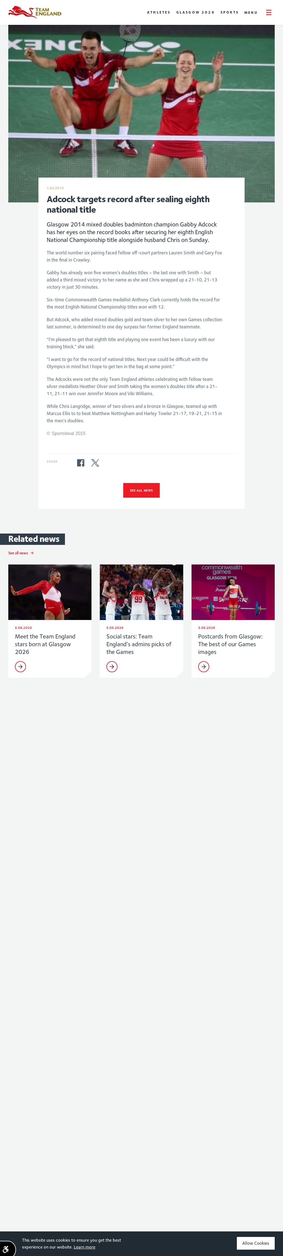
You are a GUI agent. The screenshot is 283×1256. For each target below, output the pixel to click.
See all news (141, 490)
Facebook (80, 462)
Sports (230, 12)
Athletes (159, 12)
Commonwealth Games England (34, 12)
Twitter (95, 462)
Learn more (84, 1247)
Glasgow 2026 (195, 12)
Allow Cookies (255, 1243)
